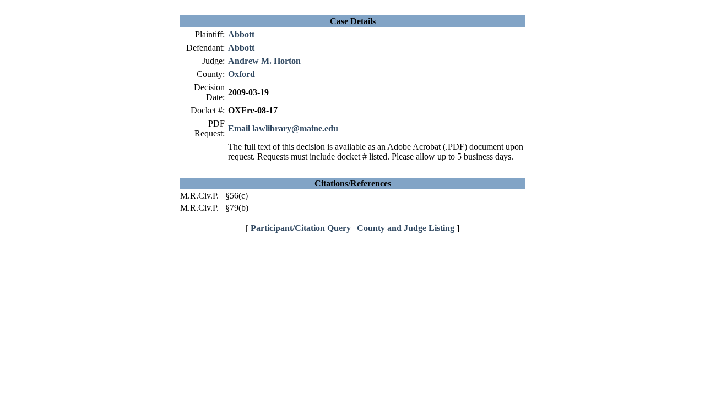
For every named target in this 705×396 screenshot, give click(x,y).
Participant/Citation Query (301, 228)
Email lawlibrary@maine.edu (283, 128)
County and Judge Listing (405, 228)
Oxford (241, 74)
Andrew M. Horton (264, 60)
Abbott (241, 34)
